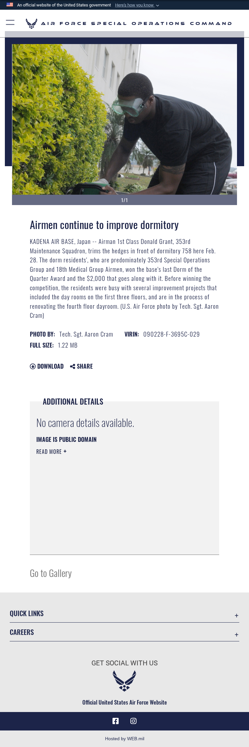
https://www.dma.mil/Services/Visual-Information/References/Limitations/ (112, 501)
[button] (137, 5)
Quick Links (26, 613)
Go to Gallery (51, 573)
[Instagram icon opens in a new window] (133, 721)
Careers (22, 632)
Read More (50, 451)
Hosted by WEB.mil (124, 738)
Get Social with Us (124, 663)
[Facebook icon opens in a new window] (115, 721)
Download (50, 366)
